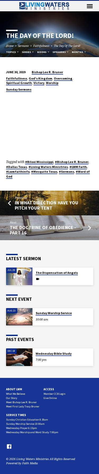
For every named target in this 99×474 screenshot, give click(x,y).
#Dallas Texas (16, 167)
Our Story (11, 398)
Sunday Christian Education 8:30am (27, 419)
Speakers (59, 52)
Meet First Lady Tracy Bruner (22, 406)
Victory (39, 83)
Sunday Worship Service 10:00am (25, 424)
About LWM (14, 389)
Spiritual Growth (19, 83)
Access (49, 389)
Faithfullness (41, 46)
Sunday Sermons (18, 89)
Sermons (23, 46)
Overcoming (63, 78)
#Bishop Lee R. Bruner (71, 162)
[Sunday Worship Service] (19, 317)
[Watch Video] (38, 279)
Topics (11, 52)
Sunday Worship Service (54, 313)
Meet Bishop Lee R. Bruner (21, 402)
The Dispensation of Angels (57, 273)
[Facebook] (9, 446)
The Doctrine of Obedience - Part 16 (43, 230)
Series (26, 52)
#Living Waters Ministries (48, 167)
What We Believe (15, 394)
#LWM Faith (78, 167)
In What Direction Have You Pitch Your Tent (46, 205)
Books (42, 52)
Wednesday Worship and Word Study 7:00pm (32, 432)
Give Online (50, 398)
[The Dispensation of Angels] (19, 276)
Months (78, 52)
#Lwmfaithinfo (18, 172)
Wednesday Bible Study (54, 353)
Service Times (16, 415)
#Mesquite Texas (44, 172)
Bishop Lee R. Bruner (47, 72)
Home (9, 46)
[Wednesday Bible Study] (19, 357)
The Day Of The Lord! (67, 46)
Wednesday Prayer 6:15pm (21, 428)
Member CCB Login (54, 394)
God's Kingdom (40, 78)
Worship (52, 83)
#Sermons (66, 172)
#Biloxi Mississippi (39, 162)
